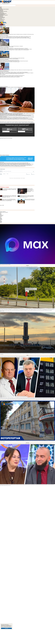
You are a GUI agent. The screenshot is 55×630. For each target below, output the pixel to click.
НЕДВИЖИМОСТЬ (2, 14)
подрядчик (16, 166)
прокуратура (19, 166)
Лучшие (4, 173)
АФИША (1, 8)
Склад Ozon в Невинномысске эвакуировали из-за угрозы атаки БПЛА (25, 310)
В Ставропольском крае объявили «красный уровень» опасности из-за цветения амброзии (13, 398)
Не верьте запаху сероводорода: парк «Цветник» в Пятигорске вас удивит (9, 61)
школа (10, 166)
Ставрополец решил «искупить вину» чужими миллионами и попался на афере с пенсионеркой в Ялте (27, 266)
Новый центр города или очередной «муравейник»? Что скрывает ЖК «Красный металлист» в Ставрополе (14, 48)
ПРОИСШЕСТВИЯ (2, 17)
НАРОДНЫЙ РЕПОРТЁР (3, 13)
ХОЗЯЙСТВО (1, 20)
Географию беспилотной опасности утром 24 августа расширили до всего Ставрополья (43, 310)
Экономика (1, 86)
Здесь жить (1, 38)
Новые (1, 173)
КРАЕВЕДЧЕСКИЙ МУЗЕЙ (3, 11)
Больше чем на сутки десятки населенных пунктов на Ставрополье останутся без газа (33, 399)
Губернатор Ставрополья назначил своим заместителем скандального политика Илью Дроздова (12, 163)
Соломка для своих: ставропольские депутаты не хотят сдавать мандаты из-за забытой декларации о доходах (14, 37)
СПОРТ (1, 18)
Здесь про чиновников (3, 26)
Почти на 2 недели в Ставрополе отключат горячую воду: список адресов (36, 484)
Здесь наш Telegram (2, 74)
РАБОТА (5, 22)
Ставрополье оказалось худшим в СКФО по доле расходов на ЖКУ (10, 310)
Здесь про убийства (2, 62)
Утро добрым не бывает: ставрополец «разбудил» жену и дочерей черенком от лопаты (34, 309)
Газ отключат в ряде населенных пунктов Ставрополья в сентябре (8, 266)
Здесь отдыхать (2, 50)
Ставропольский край (3, 166)
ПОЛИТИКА (1, 16)
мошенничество (23, 166)
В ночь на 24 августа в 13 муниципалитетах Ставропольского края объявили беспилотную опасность (31, 353)
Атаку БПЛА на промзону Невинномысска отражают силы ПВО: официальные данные (10, 353)
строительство (8, 166)
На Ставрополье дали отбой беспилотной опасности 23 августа (31, 398)
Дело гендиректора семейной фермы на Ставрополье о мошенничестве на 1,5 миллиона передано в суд (13, 165)
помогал (17, 122)
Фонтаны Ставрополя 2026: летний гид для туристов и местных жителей (9, 60)
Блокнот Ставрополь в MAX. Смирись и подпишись (5, 264)
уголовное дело (13, 166)
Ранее (7, 173)
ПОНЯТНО (6, 628)
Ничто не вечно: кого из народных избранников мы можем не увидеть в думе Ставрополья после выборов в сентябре (15, 36)
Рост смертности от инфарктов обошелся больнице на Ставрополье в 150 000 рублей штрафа (13, 399)
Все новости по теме (2, 35)
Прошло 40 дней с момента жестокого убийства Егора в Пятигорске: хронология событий (11, 73)
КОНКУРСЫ (1, 10)
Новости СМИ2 (2, 205)
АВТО (0, 7)
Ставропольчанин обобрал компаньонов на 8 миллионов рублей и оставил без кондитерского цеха (13, 164)
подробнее (6, 212)
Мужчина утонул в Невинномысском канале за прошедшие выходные (17, 309)
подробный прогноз (2, 212)
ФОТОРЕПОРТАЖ (2, 19)
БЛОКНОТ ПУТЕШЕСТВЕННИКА (4, 9)
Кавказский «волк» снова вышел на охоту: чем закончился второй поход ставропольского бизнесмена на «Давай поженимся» (14, 484)
